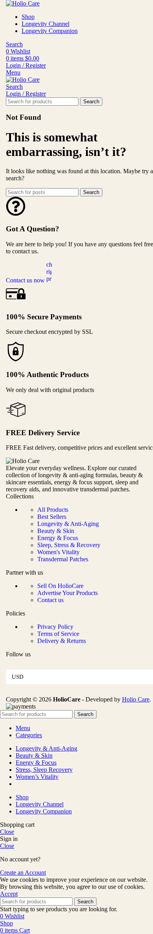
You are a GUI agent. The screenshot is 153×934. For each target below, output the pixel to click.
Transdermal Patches (62, 559)
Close (7, 831)
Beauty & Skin (55, 530)
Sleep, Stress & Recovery (68, 545)
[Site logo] (23, 3)
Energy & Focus (57, 538)
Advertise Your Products (67, 593)
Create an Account (23, 872)
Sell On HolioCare (60, 585)
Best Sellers (51, 516)
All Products (52, 509)
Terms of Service (58, 633)
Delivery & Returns (61, 640)
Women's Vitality (58, 552)
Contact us (50, 600)
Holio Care (135, 699)
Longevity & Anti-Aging (68, 523)
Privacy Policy (55, 626)
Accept (9, 893)
